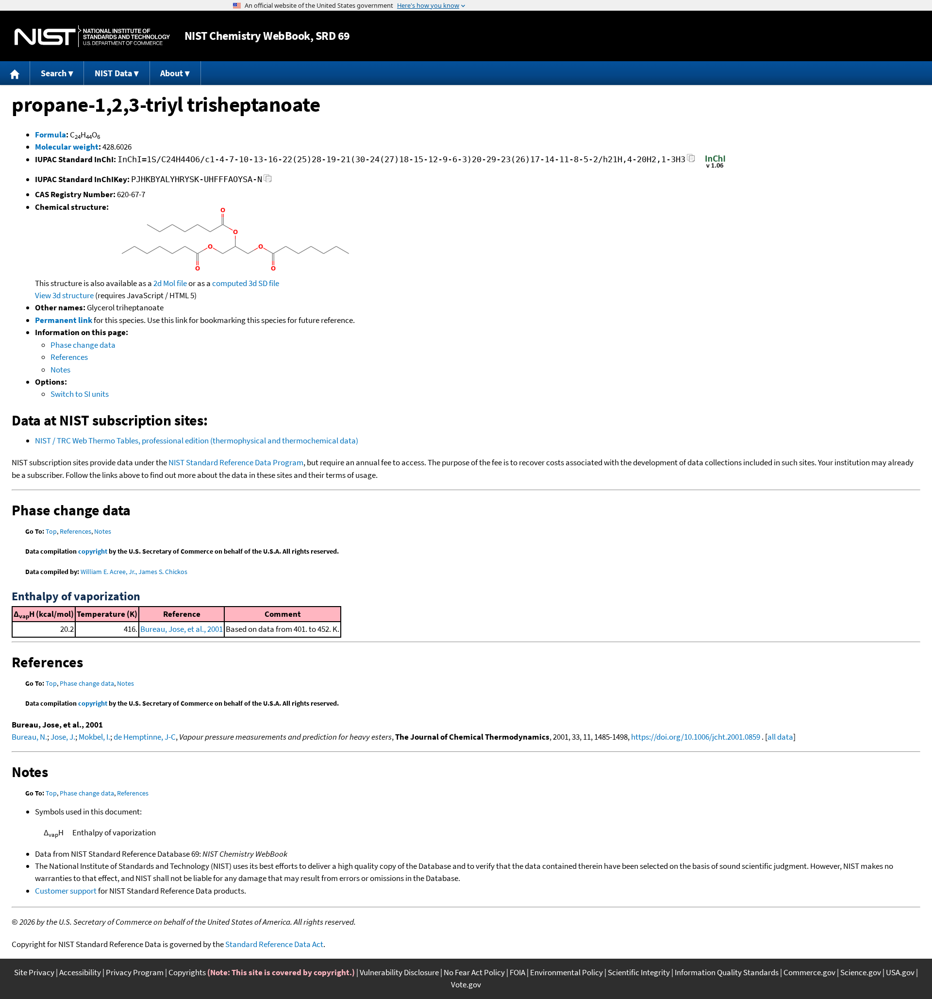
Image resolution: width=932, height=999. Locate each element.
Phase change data (83, 344)
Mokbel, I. (94, 736)
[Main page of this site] (15, 73)
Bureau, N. (29, 736)
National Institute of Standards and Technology (92, 36)
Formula (50, 134)
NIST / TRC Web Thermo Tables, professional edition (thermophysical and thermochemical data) (196, 440)
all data (780, 736)
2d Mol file (170, 283)
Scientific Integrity (639, 972)
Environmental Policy (566, 972)
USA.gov (900, 972)
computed (229, 283)
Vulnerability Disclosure (399, 972)
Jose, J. (62, 736)
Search (54, 73)
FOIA (517, 972)
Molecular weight (67, 146)
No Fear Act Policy (474, 972)
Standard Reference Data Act (274, 944)
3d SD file (264, 283)
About (171, 73)
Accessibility (80, 972)
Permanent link (63, 320)
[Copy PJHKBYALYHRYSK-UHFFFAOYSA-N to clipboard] (268, 180)
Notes (60, 369)
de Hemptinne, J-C (145, 736)
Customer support (66, 890)
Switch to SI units (79, 394)
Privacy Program (135, 972)
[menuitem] (15, 73)
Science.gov (860, 972)
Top (51, 531)
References (69, 357)
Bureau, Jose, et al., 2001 (181, 629)
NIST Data (113, 73)
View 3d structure (64, 295)
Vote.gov (466, 984)
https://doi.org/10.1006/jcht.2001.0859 (695, 736)
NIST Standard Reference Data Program (235, 462)
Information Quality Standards (727, 972)
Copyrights (187, 972)
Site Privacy (34, 972)
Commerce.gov (809, 972)
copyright (92, 551)
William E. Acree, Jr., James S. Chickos (134, 571)
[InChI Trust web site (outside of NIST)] (715, 167)
